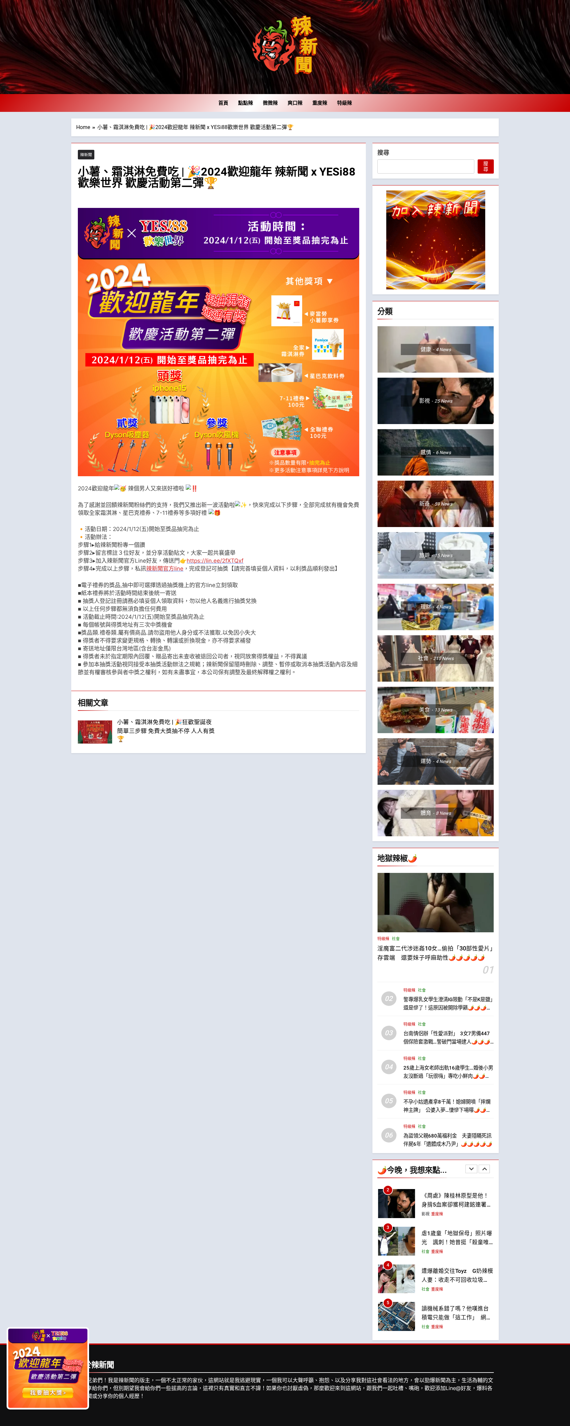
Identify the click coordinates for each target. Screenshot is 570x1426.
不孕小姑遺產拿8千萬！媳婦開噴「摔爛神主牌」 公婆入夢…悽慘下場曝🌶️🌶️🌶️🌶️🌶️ (447, 1110)
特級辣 (344, 103)
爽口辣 (295, 103)
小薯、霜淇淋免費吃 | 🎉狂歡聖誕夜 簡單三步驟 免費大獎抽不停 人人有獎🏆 (166, 730)
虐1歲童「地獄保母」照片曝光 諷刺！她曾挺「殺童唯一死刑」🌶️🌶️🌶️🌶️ (457, 1205)
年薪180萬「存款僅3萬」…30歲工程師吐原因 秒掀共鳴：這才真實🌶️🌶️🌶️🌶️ (456, 1318)
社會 (396, 939)
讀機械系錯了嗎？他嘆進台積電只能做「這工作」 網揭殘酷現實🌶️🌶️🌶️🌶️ (457, 1280)
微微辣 (270, 103)
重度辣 (319, 103)
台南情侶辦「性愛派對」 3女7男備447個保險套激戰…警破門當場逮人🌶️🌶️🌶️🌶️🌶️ (446, 1041)
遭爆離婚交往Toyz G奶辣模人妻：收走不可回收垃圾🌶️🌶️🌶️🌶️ (457, 1242)
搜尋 (383, 152)
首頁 (223, 103)
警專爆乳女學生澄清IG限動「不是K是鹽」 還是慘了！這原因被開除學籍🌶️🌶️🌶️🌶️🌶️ (450, 1007)
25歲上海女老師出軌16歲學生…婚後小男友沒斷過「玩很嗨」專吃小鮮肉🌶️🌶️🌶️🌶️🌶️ (448, 1076)
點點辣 (245, 103)
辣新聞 (86, 154)
